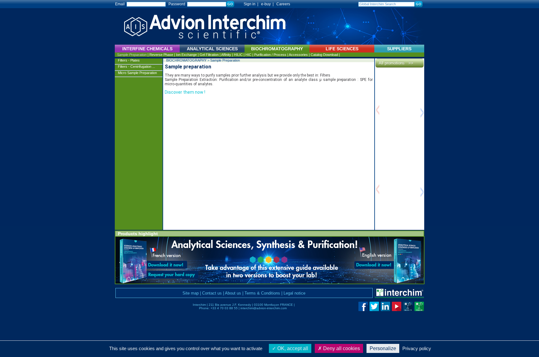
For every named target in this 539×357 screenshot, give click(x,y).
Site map (190, 293)
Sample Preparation (132, 55)
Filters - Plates (129, 60)
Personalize (383, 348)
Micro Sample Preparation (137, 73)
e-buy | (268, 4)
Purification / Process (270, 55)
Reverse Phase (161, 55)
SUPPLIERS (399, 48)
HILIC (238, 55)
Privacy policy (416, 348)
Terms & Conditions (262, 293)
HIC (248, 55)
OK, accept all (292, 348)
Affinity (226, 55)
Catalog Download (324, 55)
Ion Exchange (186, 55)
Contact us (212, 293)
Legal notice (294, 293)
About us (233, 293)
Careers (283, 4)
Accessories (298, 55)
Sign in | (248, 4)
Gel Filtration (209, 55)
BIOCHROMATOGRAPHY (186, 60)
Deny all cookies (341, 348)
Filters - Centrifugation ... (136, 66)
